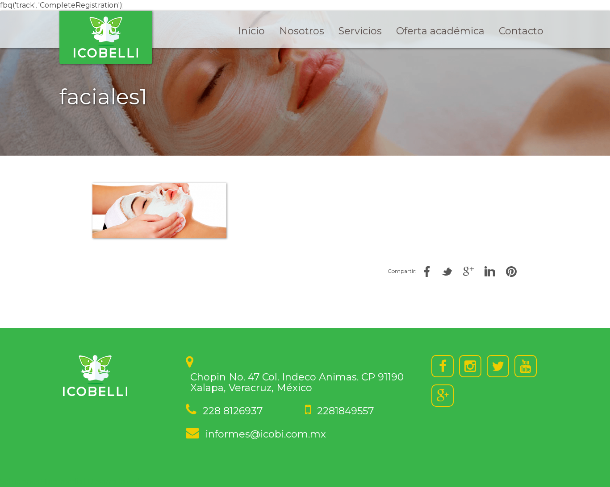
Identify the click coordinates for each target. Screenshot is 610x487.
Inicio (251, 31)
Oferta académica (440, 31)
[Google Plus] (442, 395)
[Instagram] (470, 366)
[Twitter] (498, 366)
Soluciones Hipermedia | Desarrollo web (71, 481)
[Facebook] (442, 366)
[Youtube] (525, 366)
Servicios (360, 31)
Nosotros (301, 31)
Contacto (521, 31)
